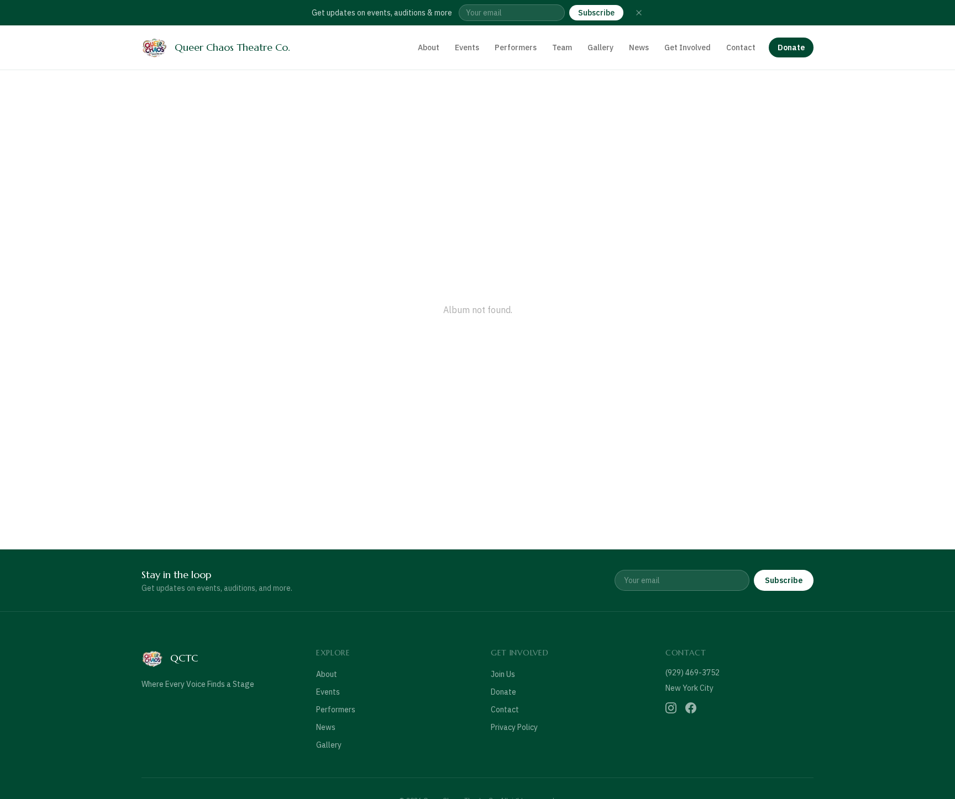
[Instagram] (670, 707)
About (428, 47)
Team (562, 47)
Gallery (600, 47)
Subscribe (596, 13)
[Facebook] (690, 707)
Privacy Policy (514, 727)
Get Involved (687, 47)
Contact (740, 47)
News (639, 47)
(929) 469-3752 (692, 673)
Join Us (503, 674)
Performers (516, 47)
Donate (791, 47)
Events (467, 47)
